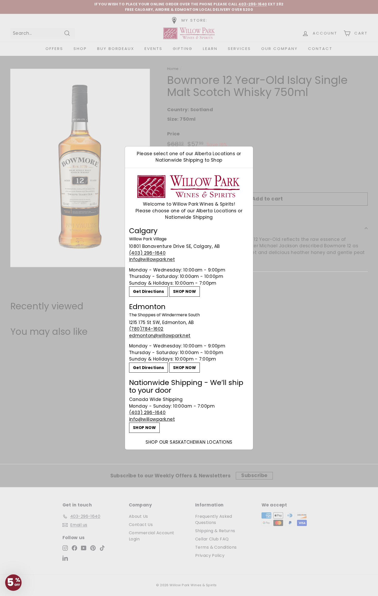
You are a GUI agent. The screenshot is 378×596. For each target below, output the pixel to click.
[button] (13, 582)
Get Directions (148, 291)
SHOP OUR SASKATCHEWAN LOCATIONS (189, 442)
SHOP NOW (184, 291)
